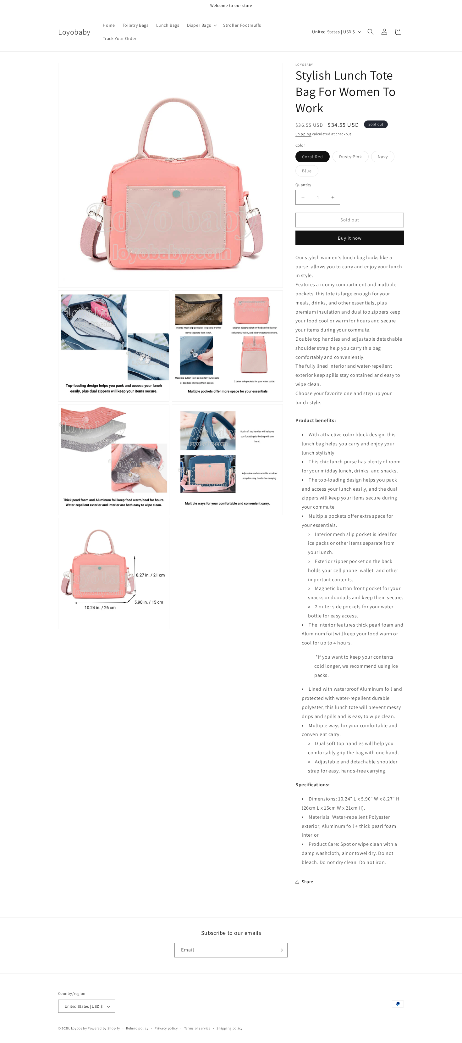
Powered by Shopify (104, 1028)
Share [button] (307, 881)
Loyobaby (79, 1028)
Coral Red (316, 157)
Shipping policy (230, 1028)
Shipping (303, 133)
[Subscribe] (280, 950)
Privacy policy (166, 1028)
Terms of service (197, 1028)
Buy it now (350, 238)
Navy (386, 157)
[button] (201, 25)
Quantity (303, 184)
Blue (310, 172)
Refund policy (137, 1028)
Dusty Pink (354, 157)
